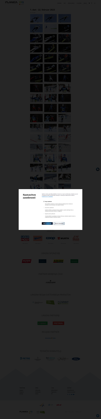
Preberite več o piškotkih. (47, 196)
